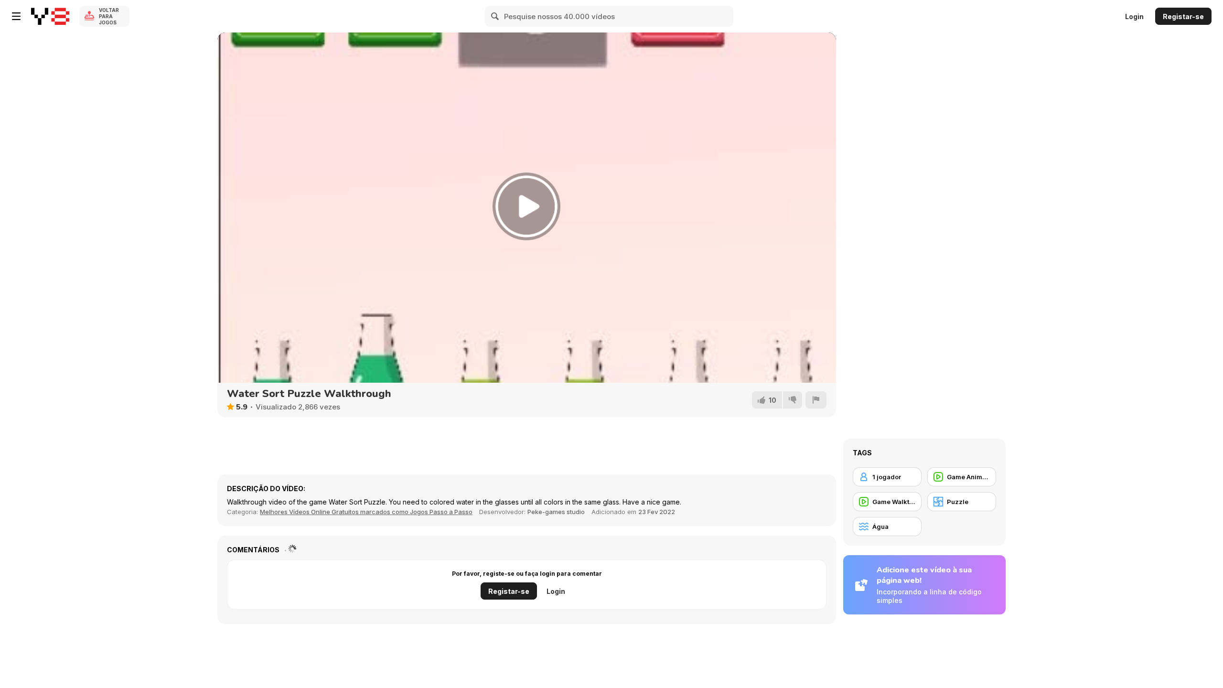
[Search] (495, 16)
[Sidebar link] (16, 16)
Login (1134, 16)
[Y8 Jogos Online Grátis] (50, 16)
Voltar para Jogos (109, 16)
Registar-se (1183, 16)
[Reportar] (815, 399)
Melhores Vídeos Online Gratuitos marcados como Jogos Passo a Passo (366, 512)
